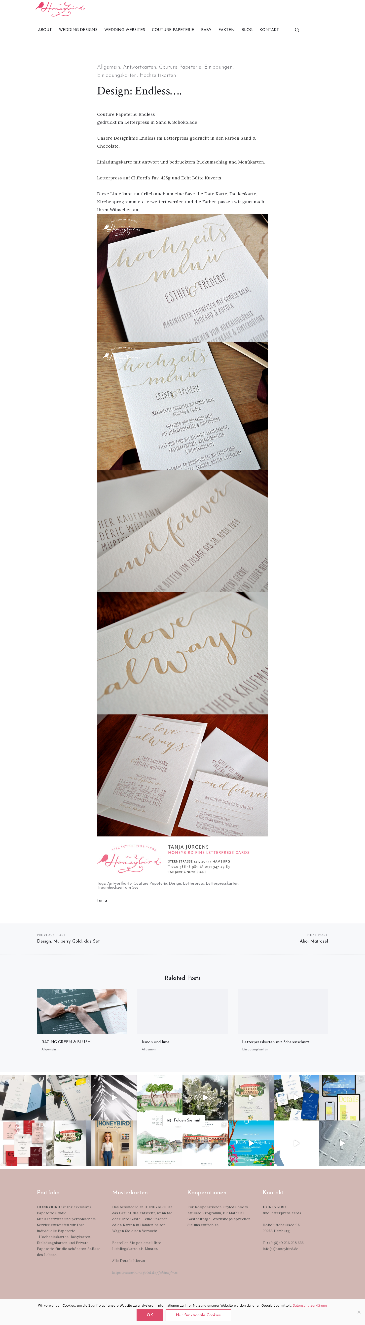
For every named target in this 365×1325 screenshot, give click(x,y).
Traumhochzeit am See (117, 888)
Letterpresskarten (222, 884)
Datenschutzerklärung (310, 1305)
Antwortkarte (119, 884)
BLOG (247, 30)
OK (150, 1315)
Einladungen (218, 67)
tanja (102, 901)
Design (175, 884)
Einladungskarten (117, 75)
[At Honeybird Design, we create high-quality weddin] (23, 1143)
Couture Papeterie (180, 67)
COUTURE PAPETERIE (173, 30)
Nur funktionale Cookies (198, 1315)
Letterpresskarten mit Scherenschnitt (276, 1042)
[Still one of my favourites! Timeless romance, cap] (68, 1143)
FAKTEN (227, 30)
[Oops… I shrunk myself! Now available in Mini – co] (114, 1143)
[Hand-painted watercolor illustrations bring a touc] (159, 1097)
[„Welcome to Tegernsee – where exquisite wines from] (297, 1143)
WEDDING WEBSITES (124, 30)
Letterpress (193, 884)
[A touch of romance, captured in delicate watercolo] (159, 1143)
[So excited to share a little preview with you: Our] (342, 1143)
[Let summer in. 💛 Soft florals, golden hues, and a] (205, 1097)
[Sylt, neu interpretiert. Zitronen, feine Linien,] (68, 1097)
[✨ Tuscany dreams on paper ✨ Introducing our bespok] (251, 1097)
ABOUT (45, 30)
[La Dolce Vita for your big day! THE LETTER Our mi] (297, 1097)
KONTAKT (269, 30)
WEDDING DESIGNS (78, 30)
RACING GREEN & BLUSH (66, 1042)
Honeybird (60, 9)
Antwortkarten (139, 67)
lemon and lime (155, 1042)
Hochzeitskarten (158, 75)
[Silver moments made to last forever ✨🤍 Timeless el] (114, 1097)
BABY (206, 30)
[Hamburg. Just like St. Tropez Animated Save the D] (251, 1143)
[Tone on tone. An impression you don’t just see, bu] (23, 1097)
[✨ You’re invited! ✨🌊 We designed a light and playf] (342, 1097)
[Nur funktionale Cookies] (358, 1312)
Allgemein (108, 67)
